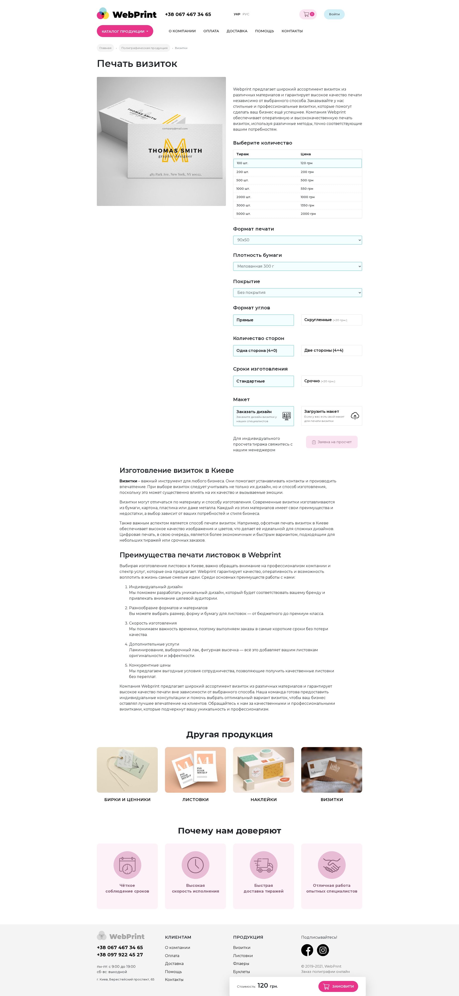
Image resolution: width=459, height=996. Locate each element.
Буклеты (241, 971)
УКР (237, 14)
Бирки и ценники (127, 799)
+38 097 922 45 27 (120, 955)
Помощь (264, 31)
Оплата (211, 31)
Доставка (237, 31)
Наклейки (264, 799)
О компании (182, 31)
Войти (334, 14)
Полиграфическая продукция (144, 48)
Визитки (332, 799)
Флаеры (241, 963)
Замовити (342, 986)
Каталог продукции (123, 31)
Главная (105, 48)
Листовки (195, 799)
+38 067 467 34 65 (188, 14)
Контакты (292, 31)
